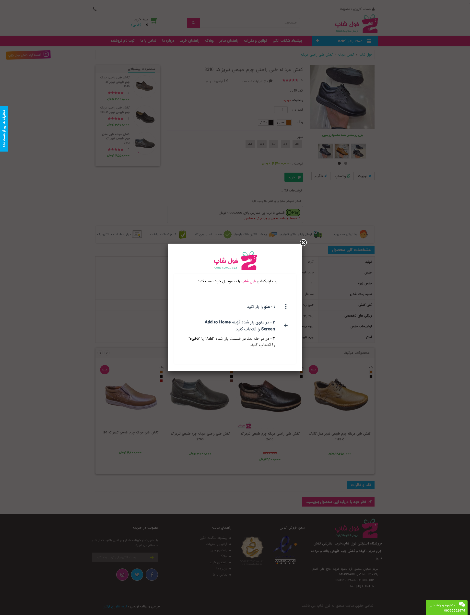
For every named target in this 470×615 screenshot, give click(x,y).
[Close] (303, 242)
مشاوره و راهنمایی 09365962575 (446, 608)
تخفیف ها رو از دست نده (4, 128)
